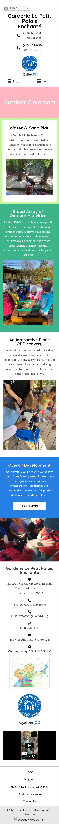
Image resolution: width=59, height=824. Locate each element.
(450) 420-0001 (32, 33)
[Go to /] (29, 21)
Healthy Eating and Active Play (29, 786)
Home (29, 771)
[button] (29, 506)
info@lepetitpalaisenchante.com (30, 639)
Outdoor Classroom (29, 794)
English (12, 8)
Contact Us (29, 801)
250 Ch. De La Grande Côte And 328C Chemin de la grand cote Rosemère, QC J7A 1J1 (30, 588)
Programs (30, 779)
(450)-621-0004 (32, 45)
